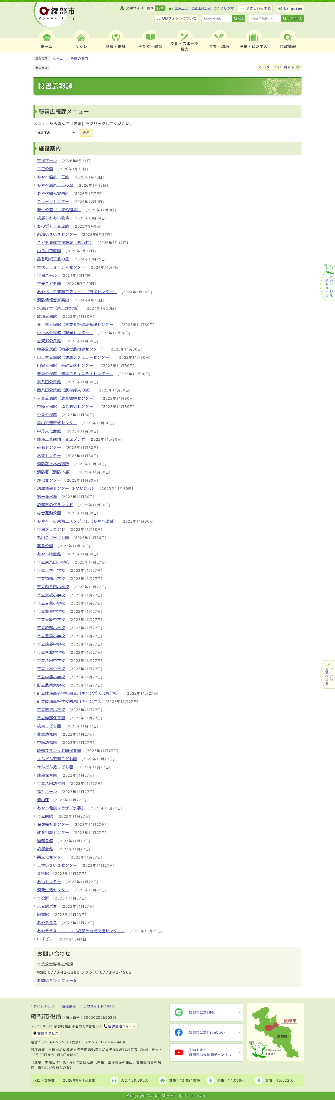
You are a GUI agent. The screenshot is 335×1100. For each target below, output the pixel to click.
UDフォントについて (179, 18)
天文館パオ (47, 906)
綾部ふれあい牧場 (53, 218)
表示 (86, 133)
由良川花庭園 (49, 251)
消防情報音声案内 (53, 300)
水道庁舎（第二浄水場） (59, 308)
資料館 (43, 873)
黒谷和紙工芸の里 (53, 259)
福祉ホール (47, 791)
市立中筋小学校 (51, 677)
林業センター (49, 455)
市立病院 (45, 816)
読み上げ (181, 8)
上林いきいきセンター (57, 865)
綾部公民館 (47, 316)
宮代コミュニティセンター (61, 267)
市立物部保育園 (51, 718)
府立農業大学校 (51, 685)
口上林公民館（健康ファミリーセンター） (75, 357)
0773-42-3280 (54, 1042)
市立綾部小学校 (51, 628)
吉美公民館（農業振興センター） (67, 398)
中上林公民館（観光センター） (65, 333)
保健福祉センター (53, 824)
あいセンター (49, 882)
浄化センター (49, 480)
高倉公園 (45, 546)
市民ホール (47, 275)
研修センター (49, 447)
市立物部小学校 (51, 578)
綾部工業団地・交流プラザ (61, 439)
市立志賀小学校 (51, 709)
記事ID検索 (295, 18)
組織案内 (69, 1006)
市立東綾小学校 (51, 595)
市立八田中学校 (51, 660)
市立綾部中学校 (51, 644)
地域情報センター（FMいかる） (66, 488)
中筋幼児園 (47, 742)
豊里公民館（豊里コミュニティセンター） (75, 374)
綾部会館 (45, 849)
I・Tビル (45, 939)
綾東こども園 (49, 726)
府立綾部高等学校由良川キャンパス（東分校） (79, 693)
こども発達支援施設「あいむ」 (65, 242)
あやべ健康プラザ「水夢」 (61, 808)
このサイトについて (99, 1006)
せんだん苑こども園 (55, 767)
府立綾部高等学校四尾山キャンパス (69, 701)
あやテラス (47, 923)
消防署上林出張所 (53, 464)
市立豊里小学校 (51, 636)
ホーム (58, 58)
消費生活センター (53, 890)
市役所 (43, 898)
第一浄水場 (47, 496)
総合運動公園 (49, 513)
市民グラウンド (51, 529)
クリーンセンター (53, 201)
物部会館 (45, 841)
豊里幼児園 (47, 734)
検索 (241, 18)
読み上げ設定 (201, 8)
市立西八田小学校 (53, 587)
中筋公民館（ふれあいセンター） (67, 406)
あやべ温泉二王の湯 (55, 185)
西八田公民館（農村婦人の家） (65, 390)
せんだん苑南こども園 (57, 759)
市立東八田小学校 (53, 562)
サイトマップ (44, 1006)
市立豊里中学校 (51, 611)
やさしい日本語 (258, 8)
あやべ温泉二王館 (53, 177)
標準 (150, 8)
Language (293, 8)
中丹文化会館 (49, 431)
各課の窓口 (79, 58)
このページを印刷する (276, 67)
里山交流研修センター (57, 423)
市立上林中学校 (51, 669)
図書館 (43, 914)
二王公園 (45, 169)
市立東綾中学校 (51, 619)
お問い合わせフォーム (57, 980)
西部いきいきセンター (57, 234)
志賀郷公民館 (49, 341)
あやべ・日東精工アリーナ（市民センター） (77, 292)
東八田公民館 (49, 382)
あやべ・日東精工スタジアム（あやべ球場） (77, 521)
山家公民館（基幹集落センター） (67, 365)
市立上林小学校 (51, 570)
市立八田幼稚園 (51, 783)
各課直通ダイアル (122, 1026)
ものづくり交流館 (53, 226)
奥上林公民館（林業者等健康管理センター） (77, 324)
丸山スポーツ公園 (53, 537)
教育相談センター (53, 832)
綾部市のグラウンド (55, 505)
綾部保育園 (47, 775)
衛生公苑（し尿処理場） (59, 210)
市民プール (47, 161)
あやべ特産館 (49, 554)
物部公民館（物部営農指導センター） (71, 349)
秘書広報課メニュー (64, 111)
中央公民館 (47, 415)
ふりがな (227, 8)
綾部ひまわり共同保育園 (59, 750)
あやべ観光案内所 (53, 193)
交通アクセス (48, 1033)
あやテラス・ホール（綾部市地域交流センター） (81, 931)
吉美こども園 (49, 283)
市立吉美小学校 (51, 603)
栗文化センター (51, 857)
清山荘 (43, 800)
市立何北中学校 (51, 652)
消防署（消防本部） (55, 472)
